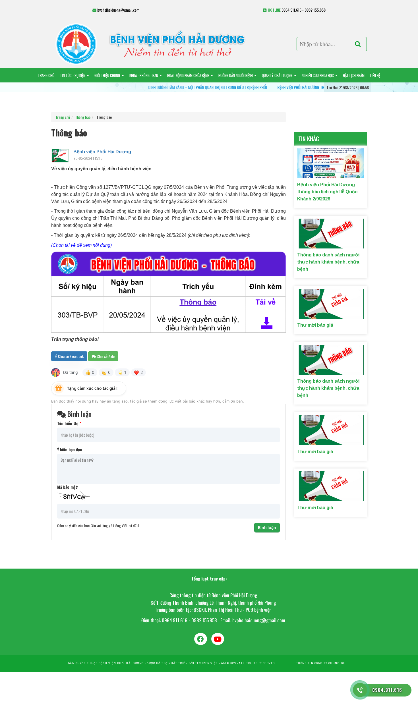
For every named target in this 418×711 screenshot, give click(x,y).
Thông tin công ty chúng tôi (321, 663)
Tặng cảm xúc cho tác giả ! (92, 388)
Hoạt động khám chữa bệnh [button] (188, 75)
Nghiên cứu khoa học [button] (318, 75)
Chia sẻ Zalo (105, 356)
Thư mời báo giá (315, 325)
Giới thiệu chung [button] (107, 75)
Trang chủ (46, 75)
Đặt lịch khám (354, 75)
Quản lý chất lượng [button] (277, 75)
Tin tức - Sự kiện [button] (73, 75)
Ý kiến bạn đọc (69, 449)
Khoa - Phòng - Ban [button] (144, 75)
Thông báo (82, 117)
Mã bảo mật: (67, 487)
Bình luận (267, 527)
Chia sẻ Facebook (70, 356)
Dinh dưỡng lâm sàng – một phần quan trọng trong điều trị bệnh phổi (190, 87)
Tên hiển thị (69, 423)
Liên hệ (375, 75)
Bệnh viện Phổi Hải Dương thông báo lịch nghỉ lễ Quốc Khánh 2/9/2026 (319, 87)
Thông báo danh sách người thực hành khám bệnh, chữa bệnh (328, 261)
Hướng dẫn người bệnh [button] (236, 75)
